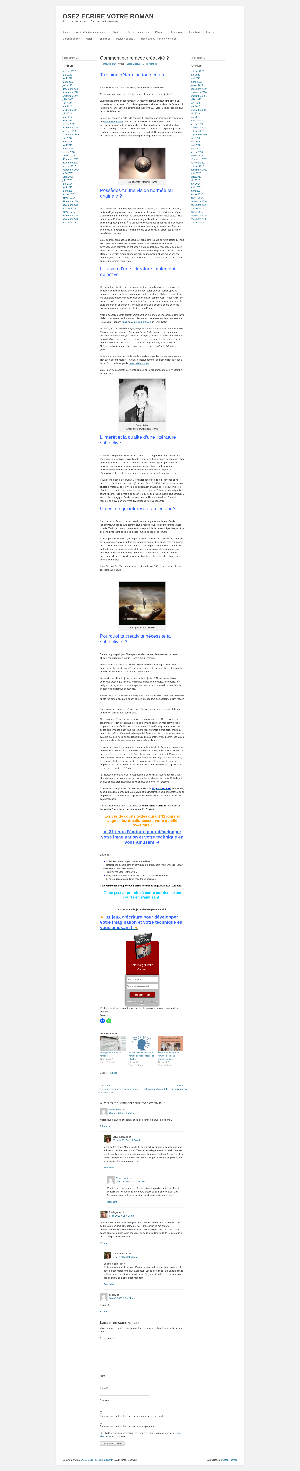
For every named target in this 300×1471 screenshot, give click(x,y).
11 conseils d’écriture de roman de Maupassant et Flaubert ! (141, 1055)
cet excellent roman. (139, 363)
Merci (89, 38)
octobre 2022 (197, 71)
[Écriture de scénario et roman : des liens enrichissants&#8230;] (171, 1043)
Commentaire (107, 1338)
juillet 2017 (196, 176)
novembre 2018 (199, 127)
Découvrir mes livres (138, 32)
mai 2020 (195, 106)
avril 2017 (195, 187)
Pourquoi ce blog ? (125, 38)
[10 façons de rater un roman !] (113, 1043)
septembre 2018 (199, 134)
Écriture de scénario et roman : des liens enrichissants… (169, 1055)
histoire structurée (113, 121)
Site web (104, 1400)
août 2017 (196, 173)
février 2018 (197, 152)
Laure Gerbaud (133, 64)
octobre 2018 (197, 131)
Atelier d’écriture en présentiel (91, 32)
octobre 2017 (197, 166)
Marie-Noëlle (115, 1109)
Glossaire (160, 32)
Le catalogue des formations (185, 32)
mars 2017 (196, 190)
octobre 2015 (197, 222)
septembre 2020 (199, 96)
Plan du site (104, 38)
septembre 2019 (199, 110)
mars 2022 (196, 81)
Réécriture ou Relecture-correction (158, 38)
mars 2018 (196, 148)
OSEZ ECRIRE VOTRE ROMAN (108, 16)
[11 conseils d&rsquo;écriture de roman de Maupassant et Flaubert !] (142, 1043)
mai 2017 (195, 183)
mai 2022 (195, 74)
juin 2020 (195, 103)
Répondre (105, 1126)
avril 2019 (195, 120)
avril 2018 (195, 145)
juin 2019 (195, 113)
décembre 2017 (199, 159)
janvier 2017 (197, 197)
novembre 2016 (199, 204)
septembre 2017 (199, 169)
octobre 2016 (197, 208)
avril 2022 (195, 78)
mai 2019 (195, 117)
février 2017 (197, 194)
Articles (113, 1073)
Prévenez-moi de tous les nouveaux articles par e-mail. (128, 1426)
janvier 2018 (197, 155)
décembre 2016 (199, 201)
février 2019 (197, 124)
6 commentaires (150, 64)
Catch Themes (230, 1459)
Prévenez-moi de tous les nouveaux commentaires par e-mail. (131, 1416)
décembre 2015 (199, 215)
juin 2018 (195, 138)
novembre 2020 (199, 92)
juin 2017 (195, 180)
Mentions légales (71, 38)
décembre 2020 (199, 89)
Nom (103, 1375)
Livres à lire (212, 32)
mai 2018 (195, 141)
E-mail (104, 1388)
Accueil (66, 32)
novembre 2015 (199, 219)
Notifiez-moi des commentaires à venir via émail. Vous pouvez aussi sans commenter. (140, 1435)
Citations (116, 32)
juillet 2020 (196, 99)
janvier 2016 (197, 212)
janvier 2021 (197, 85)
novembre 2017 (199, 162)
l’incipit (125, 322)
